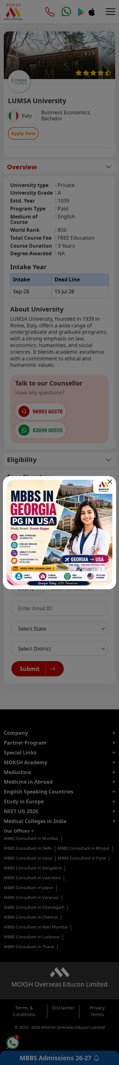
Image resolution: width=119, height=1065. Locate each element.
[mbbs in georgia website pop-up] (59, 533)
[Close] (110, 481)
